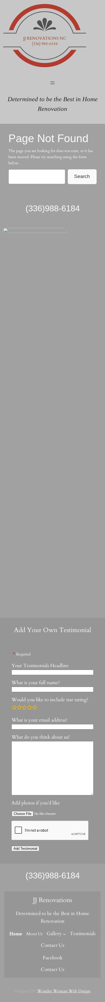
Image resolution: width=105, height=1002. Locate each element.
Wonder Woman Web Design (63, 991)
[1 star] (14, 707)
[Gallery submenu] (64, 933)
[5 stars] (34, 707)
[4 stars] (29, 707)
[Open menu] (52, 83)
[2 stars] (19, 707)
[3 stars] (24, 707)
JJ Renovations (52, 900)
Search (82, 176)
